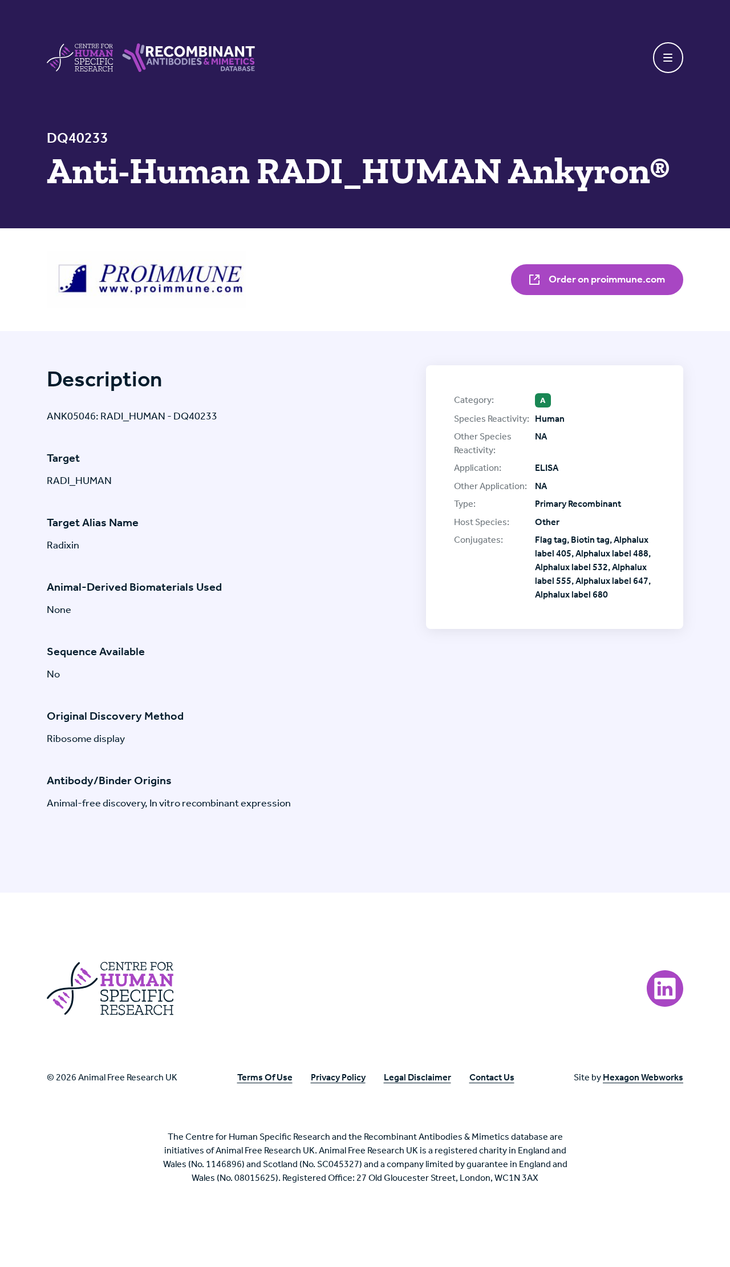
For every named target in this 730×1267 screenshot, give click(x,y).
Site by (628, 1077)
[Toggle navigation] (668, 57)
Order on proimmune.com (606, 279)
